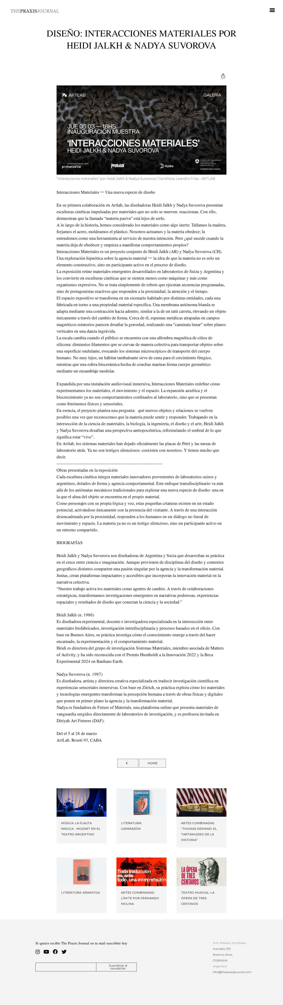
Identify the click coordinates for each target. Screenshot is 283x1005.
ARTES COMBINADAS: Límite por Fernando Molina (140, 898)
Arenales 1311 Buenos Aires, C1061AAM (223, 954)
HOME (152, 763)
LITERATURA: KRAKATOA (80, 892)
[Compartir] (223, 75)
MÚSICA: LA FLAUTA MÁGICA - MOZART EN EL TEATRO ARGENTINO (80, 828)
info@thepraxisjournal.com (232, 972)
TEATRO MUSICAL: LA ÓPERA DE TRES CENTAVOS (197, 898)
